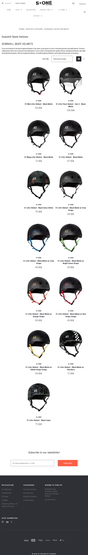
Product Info (45, 10)
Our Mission (31, 10)
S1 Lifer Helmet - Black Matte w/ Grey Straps (70, 209)
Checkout (82, 4)
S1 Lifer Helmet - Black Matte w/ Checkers (71, 368)
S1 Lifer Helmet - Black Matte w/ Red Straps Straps (71, 315)
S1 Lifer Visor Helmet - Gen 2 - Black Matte (71, 105)
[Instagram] (3, 522)
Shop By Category (30, 496)
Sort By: (46, 59)
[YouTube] (7, 522)
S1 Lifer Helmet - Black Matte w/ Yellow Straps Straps (39, 368)
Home (9, 10)
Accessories (28, 493)
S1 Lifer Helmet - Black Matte (71, 157)
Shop (17, 10)
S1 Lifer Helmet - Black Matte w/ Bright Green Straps (71, 262)
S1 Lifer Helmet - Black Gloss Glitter (38, 208)
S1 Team (62, 10)
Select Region (20, 3)
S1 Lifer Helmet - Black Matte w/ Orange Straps (39, 315)
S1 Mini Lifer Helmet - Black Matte (39, 104)
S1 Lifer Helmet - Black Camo (39, 420)
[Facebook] (11, 522)
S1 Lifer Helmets (29, 489)
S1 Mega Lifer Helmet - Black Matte (38, 157)
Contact (36, 16)
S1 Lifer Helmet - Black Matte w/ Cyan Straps (38, 262)
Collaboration (28, 500)
